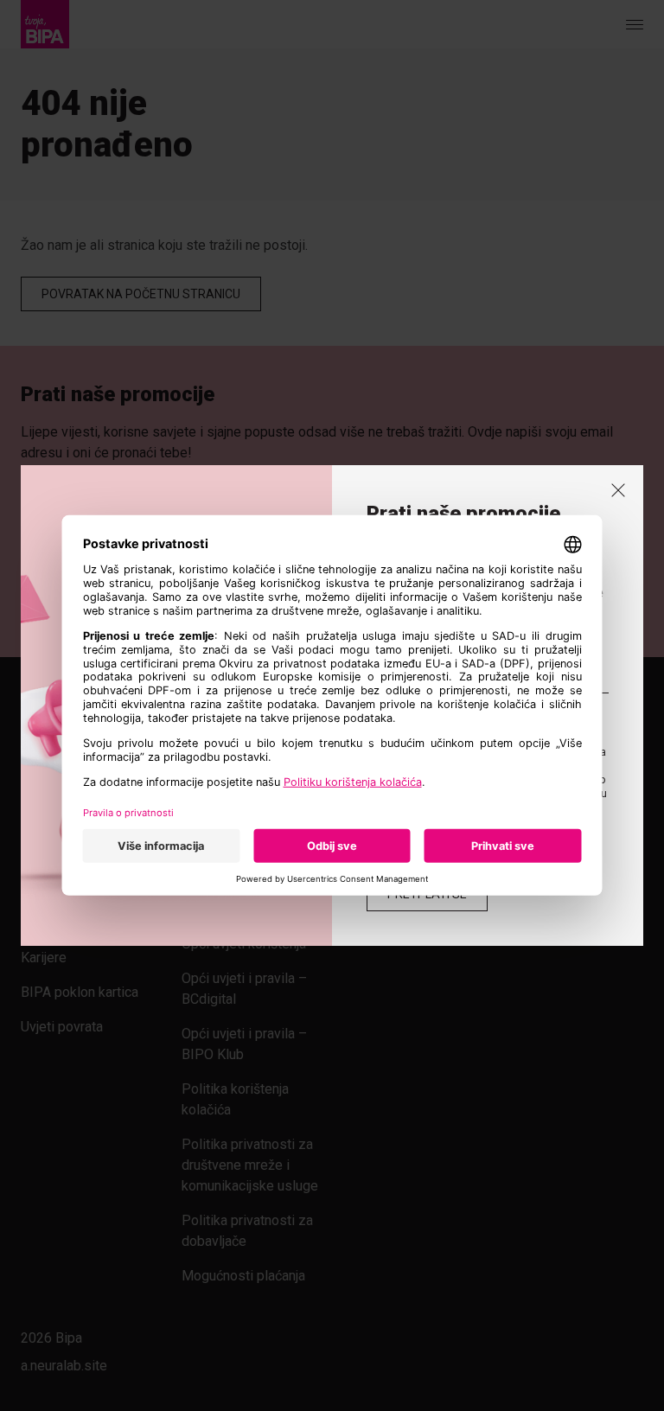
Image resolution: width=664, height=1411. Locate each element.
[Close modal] (618, 490)
